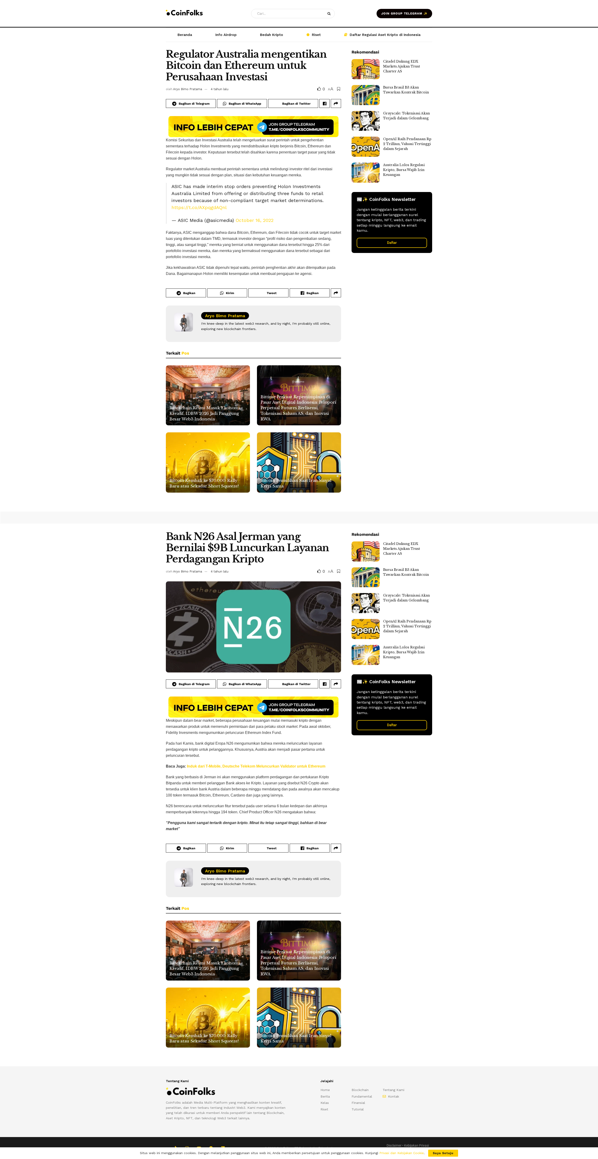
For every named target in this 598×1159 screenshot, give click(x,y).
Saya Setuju (443, 1153)
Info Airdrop (226, 35)
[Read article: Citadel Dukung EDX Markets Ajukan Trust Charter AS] (366, 69)
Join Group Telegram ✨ (404, 13)
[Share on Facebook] (324, 103)
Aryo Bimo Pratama (187, 89)
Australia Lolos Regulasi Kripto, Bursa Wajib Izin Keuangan (404, 170)
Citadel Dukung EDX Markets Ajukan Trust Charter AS (401, 66)
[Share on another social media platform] (336, 103)
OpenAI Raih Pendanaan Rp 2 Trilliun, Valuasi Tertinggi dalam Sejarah (407, 144)
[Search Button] (330, 13)
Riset (316, 35)
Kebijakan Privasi (416, 1145)
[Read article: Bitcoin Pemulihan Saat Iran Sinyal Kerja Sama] (299, 462)
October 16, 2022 (255, 220)
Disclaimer (394, 1145)
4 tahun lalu (219, 89)
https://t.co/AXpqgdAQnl (199, 207)
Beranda (185, 35)
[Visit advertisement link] (253, 126)
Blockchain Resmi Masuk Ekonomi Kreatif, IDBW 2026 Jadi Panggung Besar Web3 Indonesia (204, 413)
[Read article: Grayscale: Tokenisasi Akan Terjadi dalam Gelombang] (366, 121)
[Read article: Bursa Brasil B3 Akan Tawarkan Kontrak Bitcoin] (366, 95)
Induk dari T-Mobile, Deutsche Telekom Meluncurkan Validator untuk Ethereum (256, 766)
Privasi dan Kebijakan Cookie (401, 1153)
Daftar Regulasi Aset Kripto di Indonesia (385, 35)
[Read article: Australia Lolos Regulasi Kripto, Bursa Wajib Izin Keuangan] (366, 173)
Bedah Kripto (271, 35)
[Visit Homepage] (184, 13)
